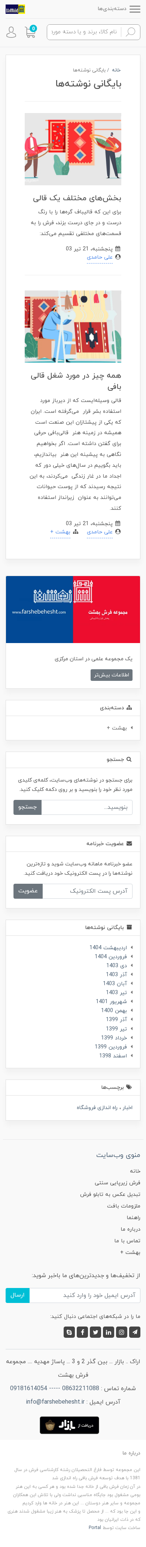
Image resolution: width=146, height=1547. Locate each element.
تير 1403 (116, 993)
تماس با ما (127, 1241)
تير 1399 (116, 1029)
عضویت (28, 891)
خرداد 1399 (114, 1038)
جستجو (27, 807)
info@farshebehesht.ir (55, 1402)
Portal (95, 1528)
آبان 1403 (115, 984)
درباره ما (130, 1229)
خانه (135, 1171)
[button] (30, 32)
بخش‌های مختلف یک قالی (77, 198)
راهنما (133, 1218)
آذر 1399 (116, 1020)
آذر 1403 (116, 975)
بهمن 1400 (114, 1011)
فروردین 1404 (111, 957)
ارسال (17, 1295)
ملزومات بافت (123, 1206)
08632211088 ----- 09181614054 (54, 1389)
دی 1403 (116, 966)
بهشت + (60, 532)
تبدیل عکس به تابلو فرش (110, 1195)
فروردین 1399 (111, 1047)
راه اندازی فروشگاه (97, 1107)
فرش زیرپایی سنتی (117, 1183)
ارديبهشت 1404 (108, 948)
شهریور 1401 (111, 1002)
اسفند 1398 (113, 1056)
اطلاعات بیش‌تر (111, 675)
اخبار (127, 1107)
